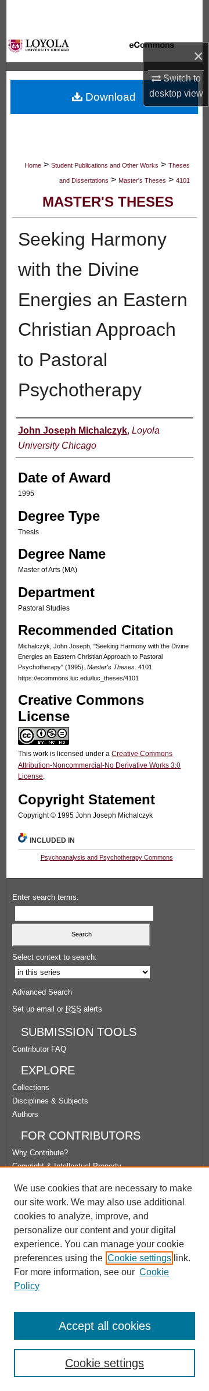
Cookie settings (139, 1258)
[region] (104, 1278)
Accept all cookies (105, 1325)
